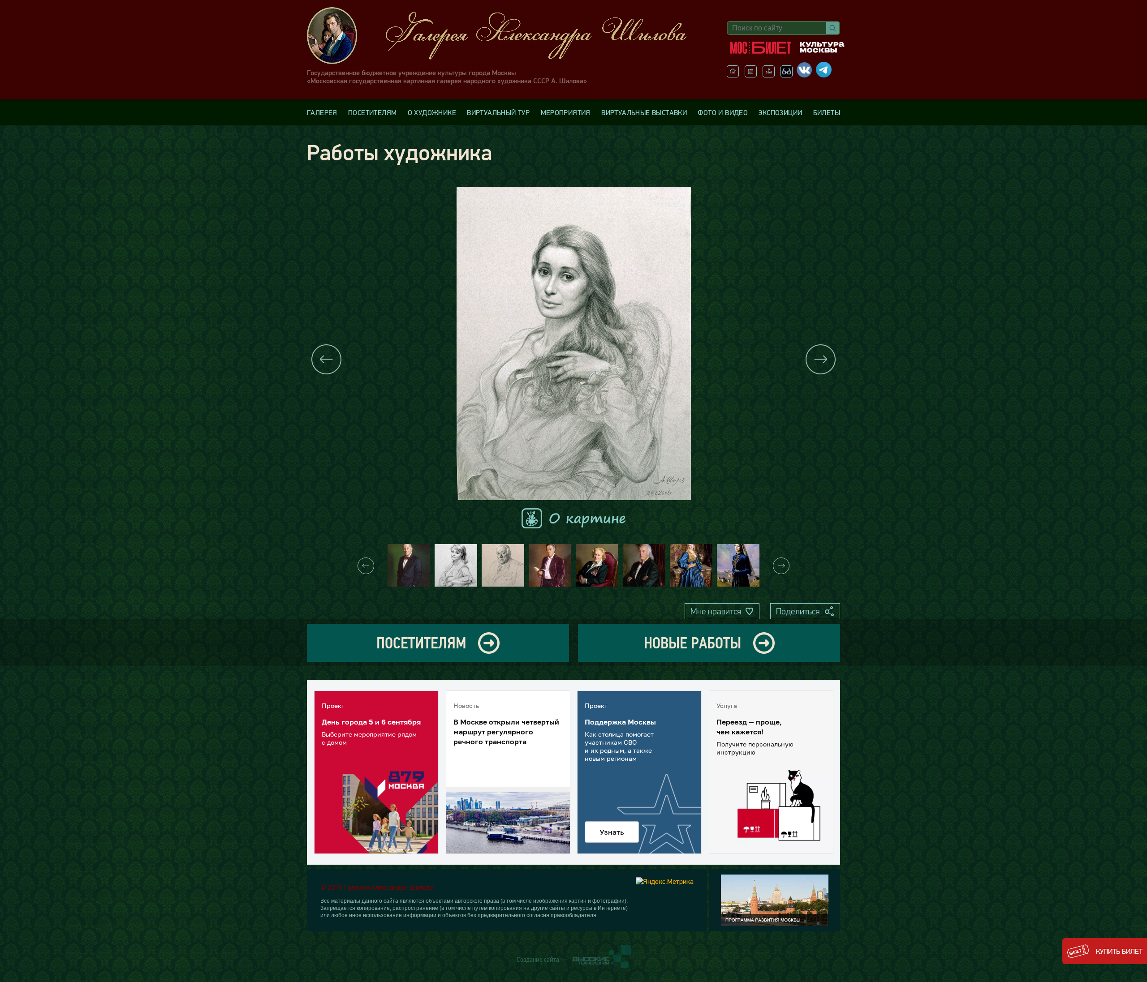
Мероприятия (566, 112)
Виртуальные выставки (644, 112)
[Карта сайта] (769, 75)
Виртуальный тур (498, 112)
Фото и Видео (723, 112)
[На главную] (733, 75)
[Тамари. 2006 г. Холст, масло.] (738, 565)
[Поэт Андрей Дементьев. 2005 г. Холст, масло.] (550, 565)
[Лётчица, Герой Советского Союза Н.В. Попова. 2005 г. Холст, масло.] (597, 565)
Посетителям (372, 112)
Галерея (322, 112)
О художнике (432, 112)
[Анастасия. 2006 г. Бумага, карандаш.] (456, 565)
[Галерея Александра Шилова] (506, 35)
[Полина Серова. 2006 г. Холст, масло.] (691, 565)
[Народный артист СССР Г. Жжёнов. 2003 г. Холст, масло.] (409, 565)
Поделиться (797, 611)
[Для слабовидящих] (786, 75)
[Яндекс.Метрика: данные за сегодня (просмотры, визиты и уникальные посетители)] (665, 881)
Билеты (826, 112)
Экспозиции (780, 112)
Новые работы (692, 643)
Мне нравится (715, 611)
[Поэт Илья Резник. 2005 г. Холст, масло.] (644, 565)
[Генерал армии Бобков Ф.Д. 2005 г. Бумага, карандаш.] (503, 565)
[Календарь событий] (751, 75)
